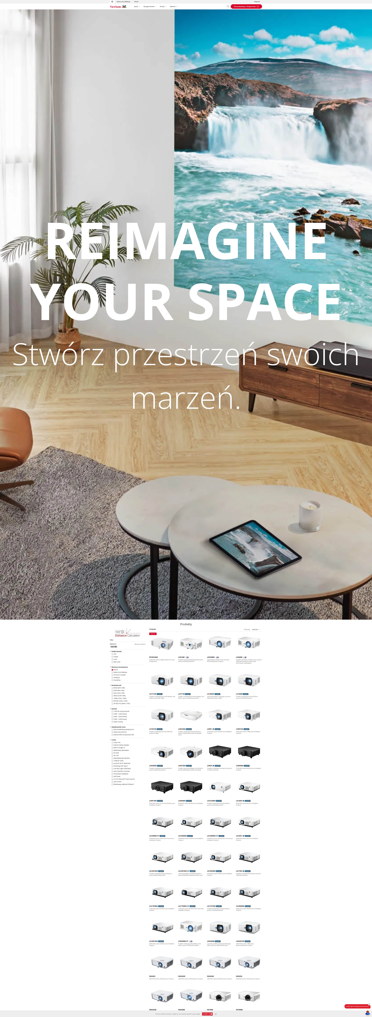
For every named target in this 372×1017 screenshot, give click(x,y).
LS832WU (182, 729)
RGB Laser (117, 662)
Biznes (136, 2)
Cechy (114, 740)
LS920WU (153, 766)
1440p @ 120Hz (119, 761)
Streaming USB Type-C (121, 766)
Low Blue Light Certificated (122, 768)
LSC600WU (182, 836)
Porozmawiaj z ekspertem (245, 6)
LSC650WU (211, 871)
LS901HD (239, 729)
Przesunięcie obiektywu (121, 774)
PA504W (181, 1010)
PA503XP (152, 1010)
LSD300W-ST (183, 941)
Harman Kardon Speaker (121, 745)
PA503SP (181, 976)
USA (206, 1014)
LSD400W (211, 941)
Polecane (255, 629)
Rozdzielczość (116, 685)
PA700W (239, 1010)
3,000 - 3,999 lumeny (120, 714)
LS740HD (210, 694)
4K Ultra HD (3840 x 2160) (122, 703)
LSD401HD (240, 941)
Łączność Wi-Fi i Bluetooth (122, 763)
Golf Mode (117, 776)
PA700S (210, 1010)
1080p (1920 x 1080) (120, 698)
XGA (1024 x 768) (119, 693)
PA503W (210, 976)
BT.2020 (116, 753)
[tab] (183, 617)
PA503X (239, 976)
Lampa (116, 657)
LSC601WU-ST (183, 871)
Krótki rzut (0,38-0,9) (120, 732)
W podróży (117, 680)
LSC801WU (153, 941)
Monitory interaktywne (120, 667)
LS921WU (182, 766)
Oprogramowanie (148, 6)
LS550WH (211, 657)
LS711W (181, 694)
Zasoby (162, 6)
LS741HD (152, 729)
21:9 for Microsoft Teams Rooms (124, 779)
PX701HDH (153, 657)
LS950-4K (210, 766)
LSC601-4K (240, 836)
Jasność (114, 709)
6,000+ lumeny (118, 722)
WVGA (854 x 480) (119, 688)
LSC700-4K (240, 871)
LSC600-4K (240, 801)
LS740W (239, 694)
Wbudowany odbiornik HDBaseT (124, 784)
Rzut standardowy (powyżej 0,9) (124, 729)
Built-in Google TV (119, 748)
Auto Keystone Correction (122, 771)
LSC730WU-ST (183, 906)
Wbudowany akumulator (121, 750)
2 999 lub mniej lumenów (121, 711)
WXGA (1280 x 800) (120, 696)
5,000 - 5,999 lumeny (120, 719)
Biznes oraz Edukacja (123, 2)
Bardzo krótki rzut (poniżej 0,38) (124, 735)
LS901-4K (210, 729)
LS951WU (153, 801)
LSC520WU (211, 801)
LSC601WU (153, 871)
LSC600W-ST (154, 836)
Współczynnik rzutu (118, 727)
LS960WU (182, 801)
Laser (115, 659)
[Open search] (228, 6)
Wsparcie (257, 2)
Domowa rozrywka (120, 675)
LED (115, 654)
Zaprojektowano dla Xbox (122, 758)
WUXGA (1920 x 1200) (120, 701)
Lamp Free (117, 742)
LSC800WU (240, 906)
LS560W (239, 657)
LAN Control (117, 782)
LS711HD (152, 694)
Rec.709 (116, 755)
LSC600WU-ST (212, 836)
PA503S (152, 976)
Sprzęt (136, 6)
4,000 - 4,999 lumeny (120, 716)
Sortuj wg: (247, 629)
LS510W (181, 657)
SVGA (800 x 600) (119, 690)
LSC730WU (153, 906)
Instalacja (117, 677)
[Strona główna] (112, 1)
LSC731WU (211, 906)
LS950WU (240, 766)
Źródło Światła (117, 651)
